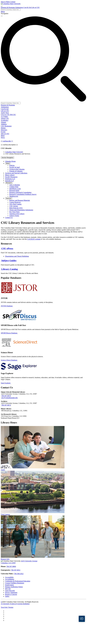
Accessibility (9, 577)
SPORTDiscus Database (9, 333)
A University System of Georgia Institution (15, 604)
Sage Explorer (5, 383)
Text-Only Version (7, 607)
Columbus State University (14, 152)
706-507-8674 (6, 405)
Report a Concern (11, 594)
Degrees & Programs (8, 7)
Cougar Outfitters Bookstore (14, 583)
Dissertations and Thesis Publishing (17, 256)
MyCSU (13, 115)
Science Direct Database (9, 360)
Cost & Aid (27, 7)
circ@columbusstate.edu (9, 398)
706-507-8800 (11, 566)
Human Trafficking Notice (14, 587)
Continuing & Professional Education (17, 581)
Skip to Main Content (8, 2)
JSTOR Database (7, 306)
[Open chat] (82, 619)
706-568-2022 (18, 574)
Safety (7, 596)
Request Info (5, 559)
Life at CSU (36, 7)
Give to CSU (5, 115)
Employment (9, 585)
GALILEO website (33, 239)
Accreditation (9, 579)
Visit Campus (5, 514)
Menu (3, 11)
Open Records (10, 590)
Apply (3, 470)
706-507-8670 (6, 396)
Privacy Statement (11, 592)
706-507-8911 (15, 570)
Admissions (19, 7)
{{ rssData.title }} (7, 141)
